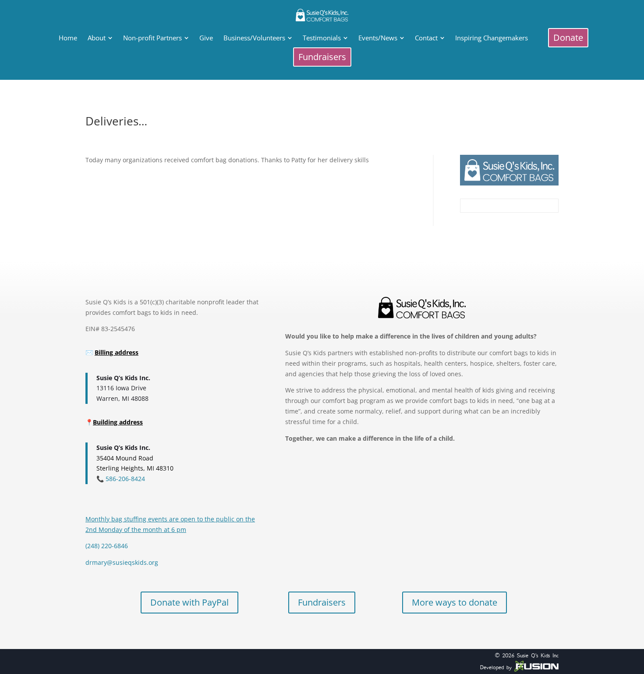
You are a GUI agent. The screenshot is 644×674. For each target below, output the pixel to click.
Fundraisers (322, 602)
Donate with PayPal (189, 602)
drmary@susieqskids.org (121, 562)
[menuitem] (67, 37)
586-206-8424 (124, 478)
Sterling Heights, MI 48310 (134, 468)
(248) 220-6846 (106, 546)
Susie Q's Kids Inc (538, 655)
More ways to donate (454, 602)
